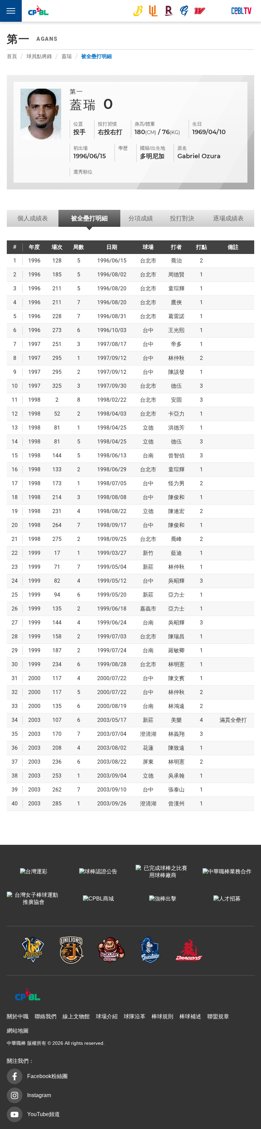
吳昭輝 (176, 581)
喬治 (176, 260)
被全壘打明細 (96, 56)
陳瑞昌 (176, 636)
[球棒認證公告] (98, 872)
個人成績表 (32, 218)
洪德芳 (176, 428)
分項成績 (140, 218)
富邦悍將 (184, 10)
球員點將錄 (39, 56)
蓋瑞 (67, 56)
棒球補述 (190, 1016)
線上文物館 (76, 1016)
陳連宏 (176, 511)
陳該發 (176, 372)
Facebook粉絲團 (47, 1076)
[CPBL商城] (98, 899)
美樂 (176, 720)
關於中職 (18, 1016)
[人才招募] (227, 899)
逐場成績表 (228, 218)
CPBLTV (241, 10)
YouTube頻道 (43, 1114)
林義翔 (176, 734)
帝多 (176, 344)
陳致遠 (176, 748)
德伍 (176, 386)
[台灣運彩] (34, 872)
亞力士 (176, 595)
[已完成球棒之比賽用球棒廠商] (163, 872)
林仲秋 (176, 358)
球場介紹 (107, 1016)
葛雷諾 (176, 316)
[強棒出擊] (163, 899)
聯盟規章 (218, 1016)
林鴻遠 (176, 706)
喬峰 (176, 539)
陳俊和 (176, 497)
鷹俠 (176, 302)
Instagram (39, 1095)
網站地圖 (18, 1031)
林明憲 (176, 664)
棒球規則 (162, 1016)
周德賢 (176, 274)
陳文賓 (176, 678)
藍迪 (176, 553)
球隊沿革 (134, 1016)
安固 (176, 400)
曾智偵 (176, 455)
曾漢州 (176, 803)
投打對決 (182, 218)
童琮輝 (176, 288)
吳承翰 (176, 776)
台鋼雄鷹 (215, 10)
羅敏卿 (176, 650)
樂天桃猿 (168, 10)
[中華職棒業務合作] (227, 872)
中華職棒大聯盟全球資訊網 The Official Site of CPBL (38, 11)
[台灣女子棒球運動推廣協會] (34, 899)
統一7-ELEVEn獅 (153, 10)
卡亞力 (176, 414)
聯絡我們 (45, 1016)
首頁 (12, 56)
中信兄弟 (138, 10)
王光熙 (176, 330)
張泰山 (176, 790)
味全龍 (199, 10)
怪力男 (176, 483)
